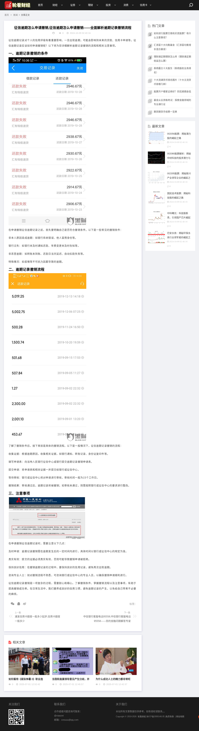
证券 (72, 5)
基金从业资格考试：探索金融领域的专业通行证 (172, 102)
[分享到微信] (11, 603)
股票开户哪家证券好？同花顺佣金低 (172, 91)
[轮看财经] (17, 5)
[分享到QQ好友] (17, 603)
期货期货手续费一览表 (165, 111)
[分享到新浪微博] (23, 603)
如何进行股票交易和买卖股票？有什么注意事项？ (172, 35)
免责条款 (170, 716)
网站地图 (180, 716)
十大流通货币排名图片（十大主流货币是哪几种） (172, 82)
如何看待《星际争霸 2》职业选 (26, 679)
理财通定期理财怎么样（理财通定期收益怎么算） (172, 58)
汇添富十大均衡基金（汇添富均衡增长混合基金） (172, 47)
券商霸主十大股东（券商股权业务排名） (172, 70)
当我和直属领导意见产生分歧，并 (70, 679)
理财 (90, 5)
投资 (108, 5)
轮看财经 (142, 716)
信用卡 (143, 5)
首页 (40, 5)
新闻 (15, 15)
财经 (55, 5)
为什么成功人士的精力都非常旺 (113, 679)
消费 (125, 5)
